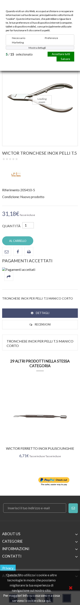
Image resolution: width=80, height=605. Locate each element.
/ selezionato (19, 54)
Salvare (65, 59)
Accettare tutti (61, 54)
